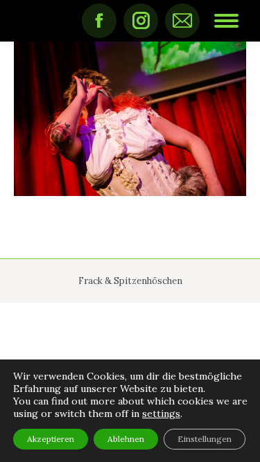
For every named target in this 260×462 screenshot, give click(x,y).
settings (161, 413)
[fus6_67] (130, 119)
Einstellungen (204, 439)
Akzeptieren (50, 439)
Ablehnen (125, 439)
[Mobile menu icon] (226, 20)
